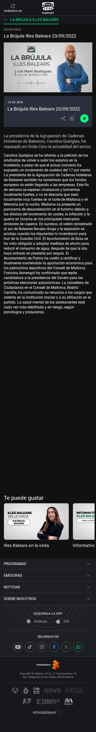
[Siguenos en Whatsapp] (78, 647)
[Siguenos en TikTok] (30, 647)
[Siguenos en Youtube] (18, 647)
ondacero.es (13, 11)
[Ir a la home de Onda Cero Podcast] (48, 8)
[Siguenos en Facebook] (54, 647)
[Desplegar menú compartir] (63, 118)
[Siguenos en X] (66, 647)
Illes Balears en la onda (26, 545)
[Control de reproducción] (84, 118)
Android (40, 621)
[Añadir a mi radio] (72, 118)
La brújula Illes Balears (34, 19)
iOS (66, 621)
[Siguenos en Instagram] (42, 647)
